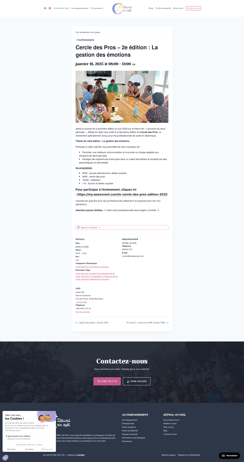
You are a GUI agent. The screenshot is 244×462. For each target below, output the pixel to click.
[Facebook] (45, 8)
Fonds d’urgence (129, 427)
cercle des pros (82, 273)
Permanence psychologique (133, 438)
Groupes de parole (129, 434)
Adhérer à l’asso (170, 423)
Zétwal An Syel (61, 8)
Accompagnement (80, 8)
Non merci (11, 449)
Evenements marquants (99, 266)
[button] (5, 458)
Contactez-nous (193, 8)
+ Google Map (81, 302)
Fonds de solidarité (130, 430)
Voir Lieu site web (83, 311)
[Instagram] (50, 8)
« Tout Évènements (85, 39)
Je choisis (29, 449)
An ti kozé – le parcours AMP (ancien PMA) (146, 322)
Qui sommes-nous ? (171, 420)
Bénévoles (178, 8)
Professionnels (163, 8)
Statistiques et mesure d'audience (18, 439)
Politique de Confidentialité (189, 455)
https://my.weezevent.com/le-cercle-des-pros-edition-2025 (122, 194)
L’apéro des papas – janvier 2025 (93, 322)
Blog (151, 8)
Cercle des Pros (82, 266)
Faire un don (168, 427)
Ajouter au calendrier (89, 227)
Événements (97, 8)
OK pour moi (47, 449)
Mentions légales (169, 455)
